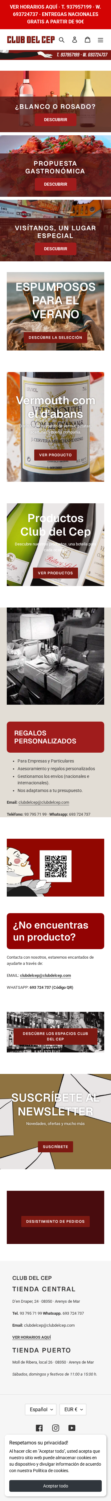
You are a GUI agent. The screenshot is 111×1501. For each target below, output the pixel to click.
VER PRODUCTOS (55, 572)
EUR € (70, 1409)
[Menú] (100, 39)
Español (38, 1409)
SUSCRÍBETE (55, 1146)
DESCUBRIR (55, 119)
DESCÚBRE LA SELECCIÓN (55, 337)
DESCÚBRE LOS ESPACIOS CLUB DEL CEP (55, 1036)
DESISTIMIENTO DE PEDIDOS (55, 1221)
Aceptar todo (55, 1485)
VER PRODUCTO (55, 455)
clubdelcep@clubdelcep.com (43, 802)
